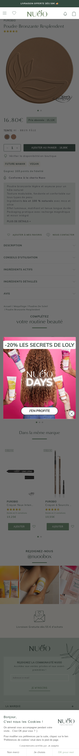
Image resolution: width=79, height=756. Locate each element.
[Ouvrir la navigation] (4, 13)
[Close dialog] (72, 413)
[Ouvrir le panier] (74, 14)
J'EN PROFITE (39, 411)
